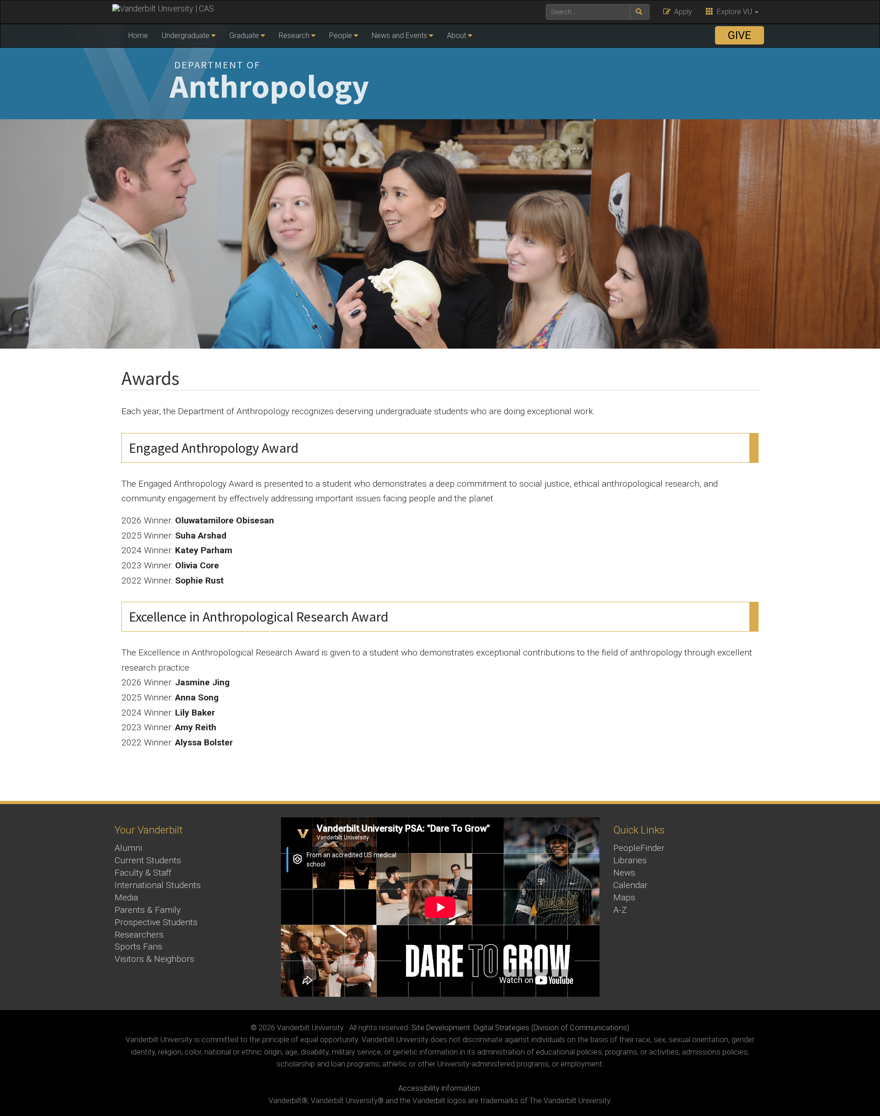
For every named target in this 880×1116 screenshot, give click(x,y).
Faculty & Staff (143, 872)
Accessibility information (439, 1088)
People (340, 35)
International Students (158, 885)
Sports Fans (138, 946)
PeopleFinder (639, 848)
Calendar (630, 885)
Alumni (128, 848)
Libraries (630, 860)
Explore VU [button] (733, 11)
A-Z (620, 910)
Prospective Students (156, 922)
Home (138, 35)
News (624, 872)
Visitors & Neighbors (154, 959)
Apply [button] (681, 11)
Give (739, 35)
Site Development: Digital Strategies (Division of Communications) (520, 1027)
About (456, 35)
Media (126, 897)
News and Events (399, 35)
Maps (624, 897)
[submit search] (639, 12)
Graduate (244, 35)
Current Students (148, 860)
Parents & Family (148, 910)
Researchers (139, 934)
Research (294, 35)
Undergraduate (185, 35)
